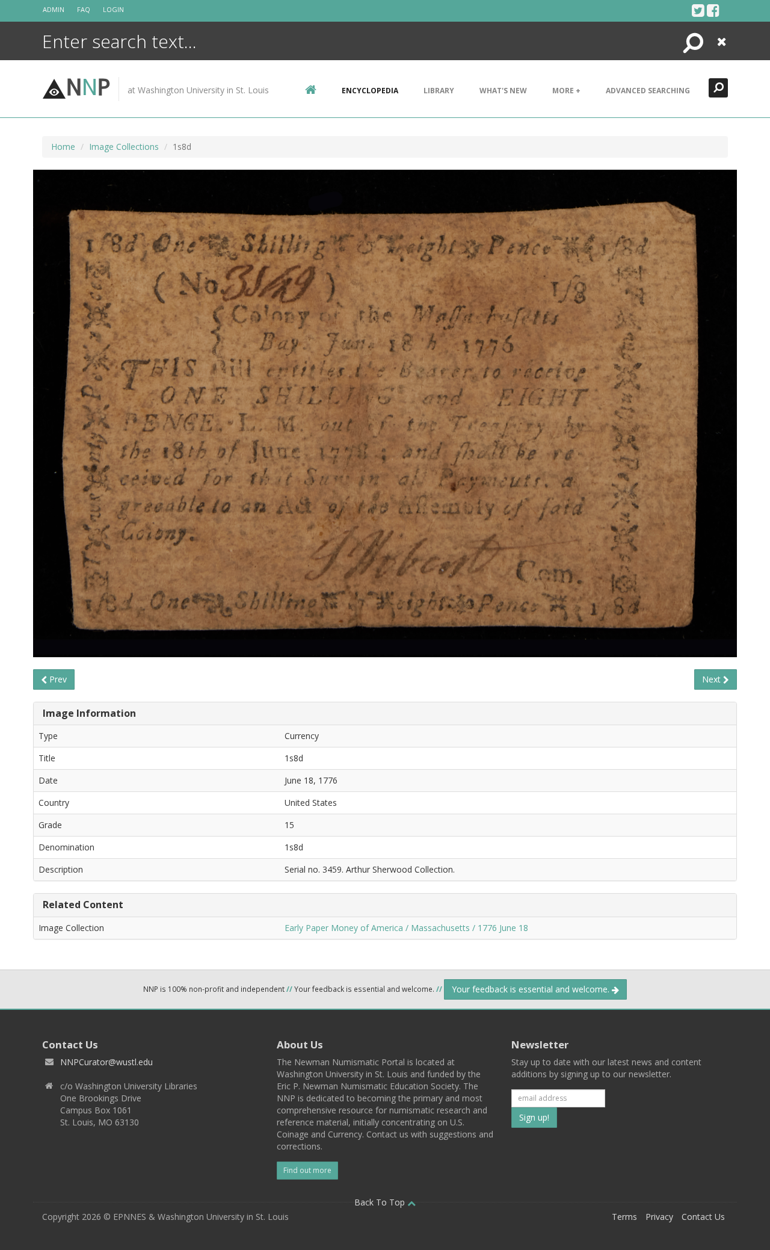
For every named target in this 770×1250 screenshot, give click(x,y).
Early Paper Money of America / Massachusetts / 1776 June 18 (406, 927)
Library (439, 90)
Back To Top (380, 1202)
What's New (503, 90)
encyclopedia (370, 90)
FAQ (83, 9)
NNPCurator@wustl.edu (106, 1062)
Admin (53, 9)
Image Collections (124, 146)
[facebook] (713, 10)
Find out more (307, 1170)
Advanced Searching (648, 90)
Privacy (659, 1216)
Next (712, 679)
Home (63, 146)
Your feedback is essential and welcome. (532, 989)
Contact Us (703, 1216)
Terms (624, 1216)
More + (566, 90)
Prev (57, 679)
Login (113, 9)
